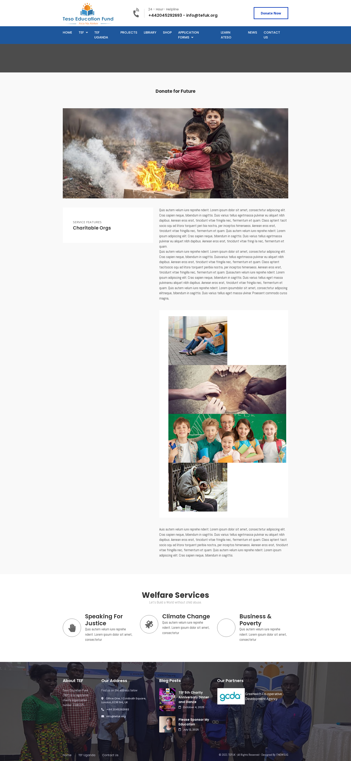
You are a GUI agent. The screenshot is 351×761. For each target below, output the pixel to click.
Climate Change (186, 616)
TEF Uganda (86, 755)
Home (67, 755)
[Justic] (227, 389)
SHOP (167, 32)
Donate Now (271, 13)
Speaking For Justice (104, 619)
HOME (67, 32)
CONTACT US (272, 35)
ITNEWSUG (282, 755)
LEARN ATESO (226, 35)
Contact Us (110, 755)
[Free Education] (227, 438)
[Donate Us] (197, 486)
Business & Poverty (255, 619)
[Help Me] (197, 340)
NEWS (252, 32)
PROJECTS (128, 32)
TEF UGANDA (101, 35)
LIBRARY (150, 32)
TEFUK (231, 755)
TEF (81, 32)
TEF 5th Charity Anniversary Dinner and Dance (194, 697)
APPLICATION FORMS (188, 35)
